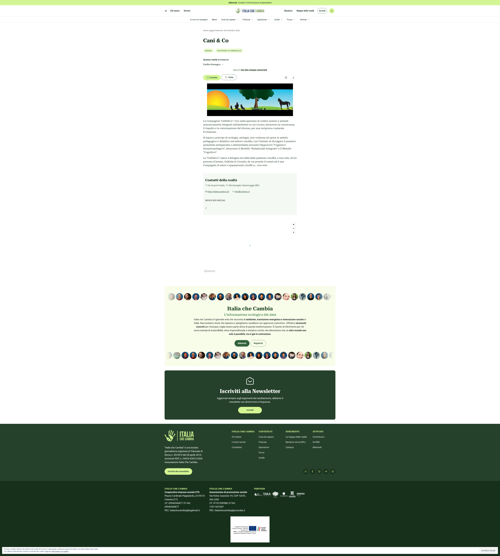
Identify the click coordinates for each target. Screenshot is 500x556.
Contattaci (237, 447)
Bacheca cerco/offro (296, 442)
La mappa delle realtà (296, 436)
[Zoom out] (294, 228)
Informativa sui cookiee (60, 551)
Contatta (213, 77)
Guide (262, 457)
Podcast (263, 442)
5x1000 (316, 442)
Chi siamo (236, 436)
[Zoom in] (294, 224)
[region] (250, 247)
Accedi (322, 11)
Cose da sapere (266, 436)
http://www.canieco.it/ (218, 191)
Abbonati (242, 343)
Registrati (258, 343)
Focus (261, 452)
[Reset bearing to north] (294, 232)
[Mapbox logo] (209, 271)
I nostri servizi (239, 442)
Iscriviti (250, 410)
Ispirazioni (264, 447)
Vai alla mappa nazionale (254, 69)
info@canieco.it (242, 191)
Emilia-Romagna (211, 64)
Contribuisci (318, 436)
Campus (290, 447)
